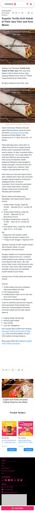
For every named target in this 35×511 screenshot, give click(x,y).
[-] (3, 480)
